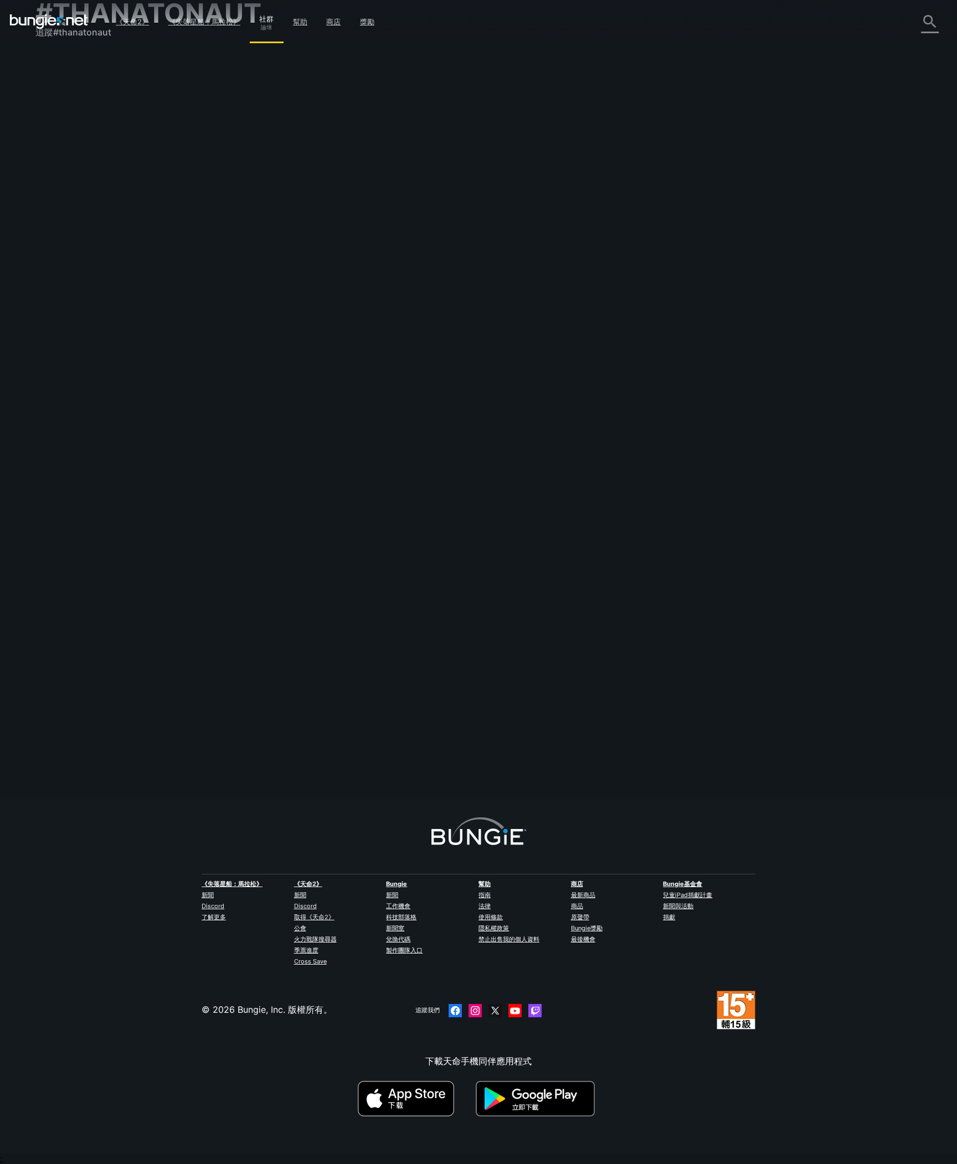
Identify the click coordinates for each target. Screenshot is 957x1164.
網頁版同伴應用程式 (83, 208)
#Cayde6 (672, 207)
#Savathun (614, 582)
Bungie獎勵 (587, 928)
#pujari (583, 582)
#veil (754, 457)
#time (586, 457)
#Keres (407, 707)
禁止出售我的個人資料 (508, 939)
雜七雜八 (61, 318)
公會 (300, 928)
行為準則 (57, 358)
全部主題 (61, 62)
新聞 (208, 895)
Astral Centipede (296, 466)
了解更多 (214, 917)
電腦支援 (61, 245)
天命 (52, 306)
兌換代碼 (398, 939)
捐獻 (669, 917)
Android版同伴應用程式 (90, 233)
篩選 (319, 147)
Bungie (396, 884)
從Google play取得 (538, 1098)
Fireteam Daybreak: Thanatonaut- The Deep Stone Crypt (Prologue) (404, 331)
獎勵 (367, 21)
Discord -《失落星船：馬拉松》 (107, 342)
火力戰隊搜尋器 (315, 939)
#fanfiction (638, 207)
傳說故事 (61, 111)
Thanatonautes (292, 706)
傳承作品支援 (69, 269)
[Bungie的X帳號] (495, 1010)
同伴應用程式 (69, 281)
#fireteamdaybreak (762, 207)
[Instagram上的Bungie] (475, 1010)
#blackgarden (621, 457)
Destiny (49, 21)
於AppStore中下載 (415, 1098)
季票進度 (306, 950)
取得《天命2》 (314, 917)
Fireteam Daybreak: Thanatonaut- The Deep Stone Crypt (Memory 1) (405, 206)
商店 (333, 21)
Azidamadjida (426, 246)
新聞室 (395, 928)
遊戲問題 (61, 184)
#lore (491, 582)
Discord (213, 906)
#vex (733, 457)
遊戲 (52, 123)
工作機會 (398, 906)
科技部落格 (401, 917)
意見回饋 (61, 86)
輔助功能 (61, 196)
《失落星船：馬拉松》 (204, 21)
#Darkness (705, 457)
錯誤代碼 (61, 147)
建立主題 (284, 146)
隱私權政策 (493, 928)
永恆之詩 (61, 172)
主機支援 (61, 257)
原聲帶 (580, 917)
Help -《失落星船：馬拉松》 (100, 330)
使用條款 (490, 917)
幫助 (300, 21)
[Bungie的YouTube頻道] (515, 1010)
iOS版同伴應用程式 (81, 220)
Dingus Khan (424, 495)
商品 (577, 906)
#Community (569, 207)
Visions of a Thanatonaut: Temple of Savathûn (358, 580)
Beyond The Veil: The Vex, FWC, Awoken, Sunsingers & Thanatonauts (405, 455)
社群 (266, 17)
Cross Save (310, 961)
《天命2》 (132, 21)
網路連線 (61, 160)
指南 (484, 895)
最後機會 (583, 939)
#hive (559, 582)
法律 (484, 906)
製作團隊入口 (404, 950)
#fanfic (771, 332)
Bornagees (283, 717)
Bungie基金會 (682, 884)
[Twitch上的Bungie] (535, 1010)
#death (335, 707)
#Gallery (604, 207)
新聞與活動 (678, 906)
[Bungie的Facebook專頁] (455, 1010)
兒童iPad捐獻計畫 (687, 895)
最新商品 (583, 895)
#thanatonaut (710, 207)
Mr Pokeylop (423, 620)
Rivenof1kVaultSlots (302, 217)
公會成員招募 (69, 294)
